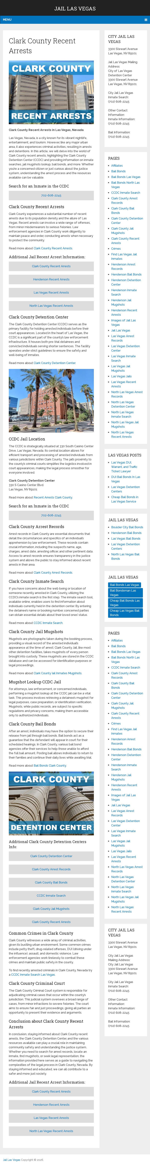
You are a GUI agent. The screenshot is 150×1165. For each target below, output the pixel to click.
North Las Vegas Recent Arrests (51, 305)
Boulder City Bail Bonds (127, 527)
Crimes (116, 248)
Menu (7, 19)
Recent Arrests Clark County (53, 497)
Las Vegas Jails (121, 376)
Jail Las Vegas (75, 8)
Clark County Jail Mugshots (51, 909)
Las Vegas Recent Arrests (51, 292)
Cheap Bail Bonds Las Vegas (125, 603)
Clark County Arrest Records (53, 572)
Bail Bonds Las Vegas (125, 177)
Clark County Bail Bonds (51, 882)
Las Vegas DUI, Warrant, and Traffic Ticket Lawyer (124, 467)
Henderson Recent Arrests (51, 279)
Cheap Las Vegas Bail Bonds (124, 613)
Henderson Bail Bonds (126, 274)
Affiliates (117, 165)
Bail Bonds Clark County (50, 765)
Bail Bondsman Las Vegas (123, 593)
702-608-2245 (51, 195)
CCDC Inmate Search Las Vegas (33, 974)
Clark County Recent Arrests (53, 248)
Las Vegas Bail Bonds (125, 538)
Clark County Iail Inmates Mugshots (58, 673)
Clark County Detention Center (54, 363)
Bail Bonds (118, 171)
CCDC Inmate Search (48, 623)
